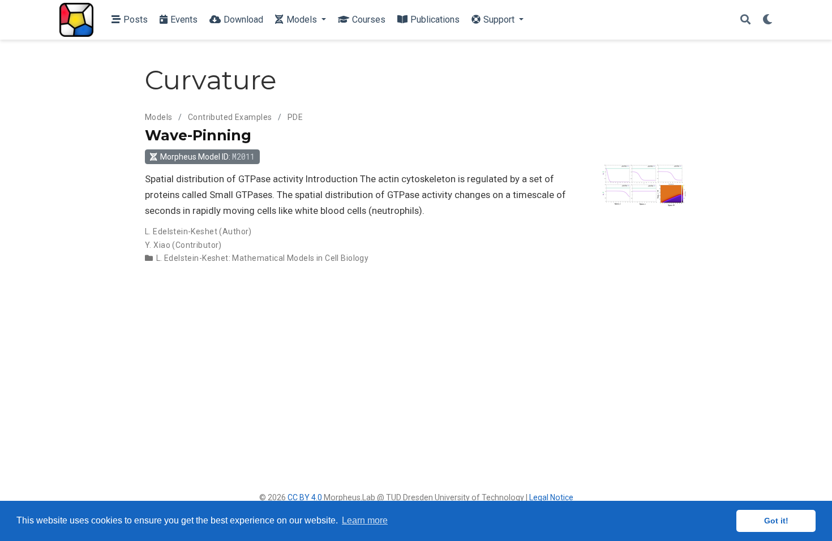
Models (159, 117)
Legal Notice (551, 497)
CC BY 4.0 (305, 497)
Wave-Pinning (198, 135)
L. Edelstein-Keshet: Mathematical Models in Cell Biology (262, 258)
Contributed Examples (230, 117)
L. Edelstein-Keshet (181, 231)
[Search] (745, 20)
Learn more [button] (365, 520)
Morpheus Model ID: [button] (207, 156)
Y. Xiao (157, 245)
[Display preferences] (767, 20)
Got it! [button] (776, 520)
